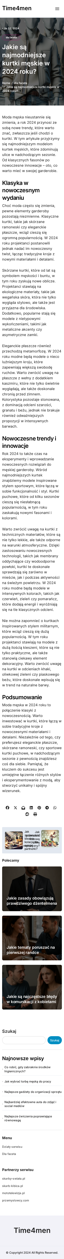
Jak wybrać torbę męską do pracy (27, 1081)
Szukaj (9, 1031)
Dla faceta (9, 1154)
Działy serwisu (12, 1146)
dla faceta (11, 37)
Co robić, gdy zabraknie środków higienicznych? (27, 1069)
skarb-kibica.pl (12, 1186)
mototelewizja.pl (13, 1193)
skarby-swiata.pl (13, 1178)
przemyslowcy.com (15, 1200)
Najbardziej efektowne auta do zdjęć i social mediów (30, 1104)
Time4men (17, 8)
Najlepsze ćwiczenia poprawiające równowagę (28, 1118)
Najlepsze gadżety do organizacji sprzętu (33, 1092)
